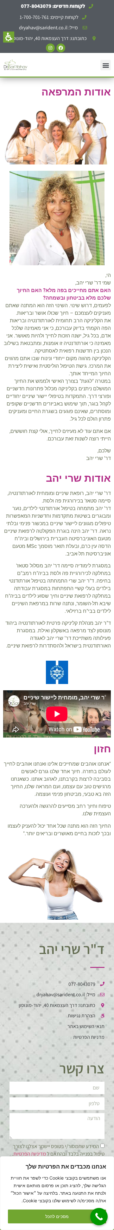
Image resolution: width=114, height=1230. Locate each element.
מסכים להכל (57, 1216)
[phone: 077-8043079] (99, 1216)
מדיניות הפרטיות (29, 1153)
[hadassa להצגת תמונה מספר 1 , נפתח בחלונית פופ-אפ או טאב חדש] (57, 672)
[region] (57, 1193)
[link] (53, 27)
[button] (8, 37)
